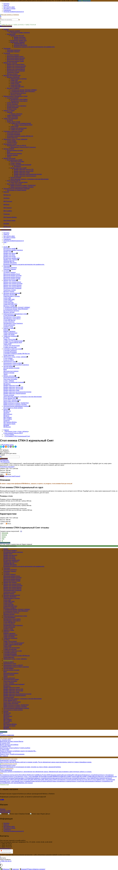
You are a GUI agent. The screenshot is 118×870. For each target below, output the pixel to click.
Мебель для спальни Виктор (12, 588)
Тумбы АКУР (7, 646)
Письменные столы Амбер (12, 619)
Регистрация (87, 0)
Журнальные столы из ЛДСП (12, 665)
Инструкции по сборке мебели (13, 710)
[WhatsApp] (13, 447)
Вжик (5, 671)
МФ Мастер (7, 713)
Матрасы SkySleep (9, 596)
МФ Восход (7, 729)
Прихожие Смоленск (10, 569)
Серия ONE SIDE (9, 601)
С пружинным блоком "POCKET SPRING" (16, 609)
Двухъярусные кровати (10, 673)
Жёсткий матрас (77, 775)
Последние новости (6, 738)
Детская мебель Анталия (11, 670)
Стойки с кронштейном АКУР (12, 644)
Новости (6, 5)
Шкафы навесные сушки (11, 692)
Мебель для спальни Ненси (12, 584)
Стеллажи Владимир (10, 654)
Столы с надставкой (12, 781)
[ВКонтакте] (3, 447)
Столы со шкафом (24, 781)
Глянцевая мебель (56, 775)
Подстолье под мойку (10, 681)
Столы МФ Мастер (9, 622)
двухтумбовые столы (98, 781)
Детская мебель (67, 775)
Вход (80, 0)
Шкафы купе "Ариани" (10, 561)
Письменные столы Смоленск (13, 625)
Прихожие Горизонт (9, 571)
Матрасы (95, 776)
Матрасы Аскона (8, 593)
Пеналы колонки (8, 697)
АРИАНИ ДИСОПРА (10, 565)
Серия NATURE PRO (10, 606)
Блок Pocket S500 (44, 775)
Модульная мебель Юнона (11, 579)
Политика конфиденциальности (13, 11)
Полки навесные (8, 657)
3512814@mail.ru (5, 848)
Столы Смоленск (8, 624)
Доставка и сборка (9, 8)
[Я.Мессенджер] (1, 447)
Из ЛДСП (6, 639)
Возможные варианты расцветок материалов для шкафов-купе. (23, 566)
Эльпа (5, 676)
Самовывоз (7, 10)
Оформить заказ (5, 810)
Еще (5, 242)
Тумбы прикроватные (10, 635)
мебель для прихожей (13, 783)
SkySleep (6, 714)
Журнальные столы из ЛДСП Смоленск (16, 667)
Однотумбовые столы (37, 778)
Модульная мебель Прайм (11, 581)
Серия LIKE (7, 600)
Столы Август (87, 779)
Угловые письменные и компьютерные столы (65, 781)
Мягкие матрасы (9, 778)
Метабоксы (7, 686)
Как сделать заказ (9, 7)
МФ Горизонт (7, 719)
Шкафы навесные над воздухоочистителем (17, 694)
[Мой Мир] (16, 447)
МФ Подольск (7, 716)
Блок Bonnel (20, 775)
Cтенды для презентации (11, 647)
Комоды (6, 631)
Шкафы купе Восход (9, 555)
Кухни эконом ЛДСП (9, 700)
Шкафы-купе (7, 553)
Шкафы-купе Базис (9, 558)
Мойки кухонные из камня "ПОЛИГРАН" (16, 705)
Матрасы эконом (103, 776)
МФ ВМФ (6, 727)
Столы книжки (8, 433)
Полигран (6, 722)
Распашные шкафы (9, 550)
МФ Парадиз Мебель (10, 724)
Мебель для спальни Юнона (12, 587)
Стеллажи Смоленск (10, 652)
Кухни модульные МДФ (10, 679)
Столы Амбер (96, 779)
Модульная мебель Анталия (12, 577)
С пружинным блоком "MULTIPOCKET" (16, 611)
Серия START (8, 603)
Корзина (2, 809)
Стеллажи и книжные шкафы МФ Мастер (16, 655)
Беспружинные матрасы (11, 612)
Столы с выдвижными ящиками (13, 684)
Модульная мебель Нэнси (11, 576)
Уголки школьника (9, 627)
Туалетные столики (9, 592)
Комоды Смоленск (9, 633)
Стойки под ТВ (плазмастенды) (13, 643)
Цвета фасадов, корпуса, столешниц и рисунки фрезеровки (22, 698)
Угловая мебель (46, 781)
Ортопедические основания (12, 590)
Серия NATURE (8, 604)
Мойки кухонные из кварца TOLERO (15, 706)
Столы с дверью (8, 682)
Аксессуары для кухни (10, 703)
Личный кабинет (5, 812)
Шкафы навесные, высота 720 (13, 689)
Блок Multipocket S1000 (31, 775)
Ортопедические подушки (69, 778)
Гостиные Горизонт (9, 574)
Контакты (6, 3)
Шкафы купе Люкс (9, 557)
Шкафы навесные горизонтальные (14, 695)
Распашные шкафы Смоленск (13, 552)
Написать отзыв (5, 542)
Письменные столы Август (12, 620)
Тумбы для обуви (9, 636)
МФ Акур (47, 776)
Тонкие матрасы (35, 781)
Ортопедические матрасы (52, 778)
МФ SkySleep (40, 776)
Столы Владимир (9, 617)
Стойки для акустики (10, 649)
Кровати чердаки (8, 674)
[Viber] (11, 447)
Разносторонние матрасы (103, 778)
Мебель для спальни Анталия (12, 585)
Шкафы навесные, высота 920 (13, 690)
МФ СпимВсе (7, 721)
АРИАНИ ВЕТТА (8, 563)
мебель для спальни (26, 783)
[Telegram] (8, 447)
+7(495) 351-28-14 (5, 861)
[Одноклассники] (6, 447)
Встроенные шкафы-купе (11, 560)
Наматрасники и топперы (11, 598)
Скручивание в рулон (64, 779)
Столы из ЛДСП (18, 433)
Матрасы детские (9, 614)
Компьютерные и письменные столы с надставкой (20, 776)
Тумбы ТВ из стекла (9, 641)
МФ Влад (6, 718)
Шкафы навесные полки (11, 687)
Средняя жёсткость (77, 779)
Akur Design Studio (9, 725)
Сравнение (3, 732)
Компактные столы (88, 775)
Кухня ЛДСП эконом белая (12, 702)
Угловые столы (8, 628)
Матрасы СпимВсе (9, 608)
